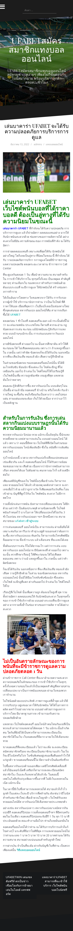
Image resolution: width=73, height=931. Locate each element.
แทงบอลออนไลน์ (54, 144)
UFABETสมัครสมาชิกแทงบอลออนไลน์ (36, 49)
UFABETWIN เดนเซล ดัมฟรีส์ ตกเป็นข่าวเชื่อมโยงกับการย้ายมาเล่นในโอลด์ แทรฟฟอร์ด (19, 885)
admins (38, 144)
